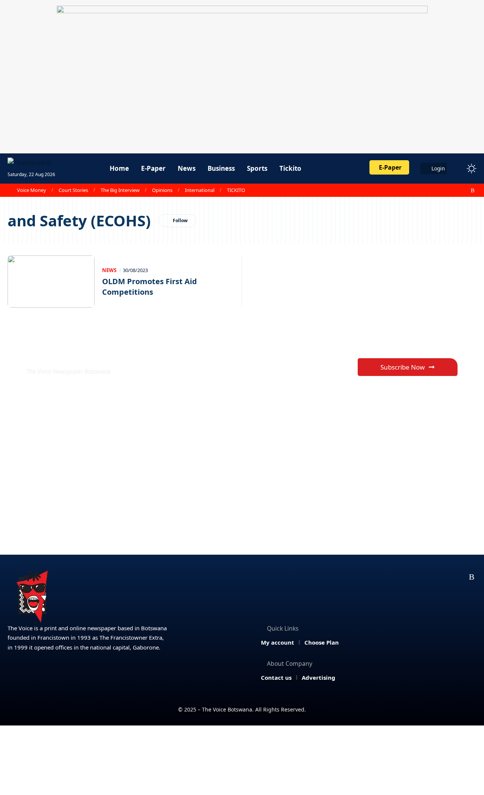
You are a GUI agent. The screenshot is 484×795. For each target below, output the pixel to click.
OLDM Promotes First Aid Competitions (149, 286)
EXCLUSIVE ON (82, 353)
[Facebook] (431, 190)
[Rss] (472, 190)
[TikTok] (465, 190)
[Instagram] (456, 190)
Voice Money (31, 190)
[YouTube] (448, 190)
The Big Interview (120, 190)
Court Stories (73, 190)
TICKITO (236, 190)
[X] (440, 190)
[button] (457, 168)
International (199, 190)
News (109, 270)
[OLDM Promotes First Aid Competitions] (51, 281)
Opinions (162, 190)
